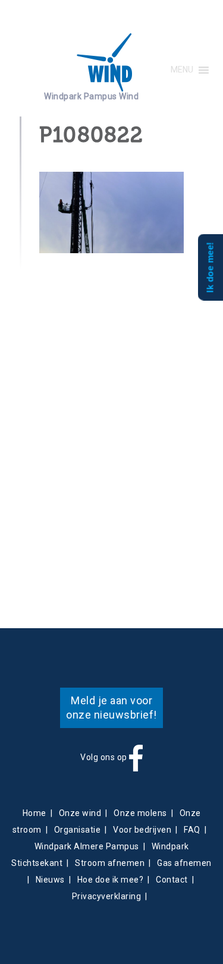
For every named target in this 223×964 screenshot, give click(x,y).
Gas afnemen (184, 863)
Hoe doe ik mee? (110, 879)
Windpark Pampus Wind (91, 96)
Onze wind (80, 813)
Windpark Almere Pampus (86, 846)
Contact (172, 879)
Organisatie (77, 829)
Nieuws (50, 879)
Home (34, 813)
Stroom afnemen (110, 863)
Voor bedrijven (142, 829)
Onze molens (140, 813)
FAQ (192, 829)
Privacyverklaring (107, 896)
